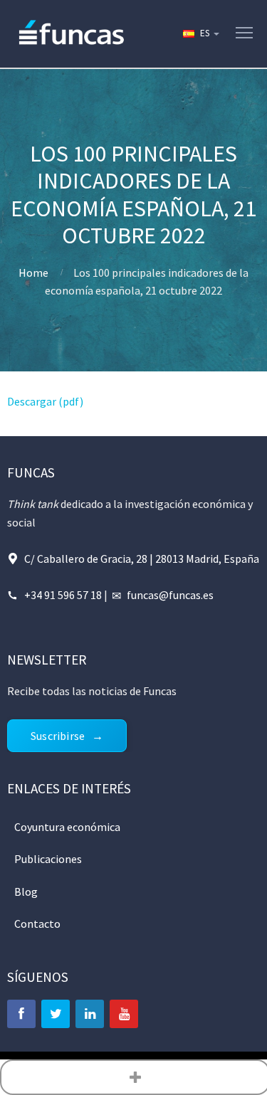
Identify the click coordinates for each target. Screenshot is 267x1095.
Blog (26, 891)
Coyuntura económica (67, 827)
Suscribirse (58, 736)
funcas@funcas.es (170, 595)
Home (33, 272)
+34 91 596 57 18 (63, 595)
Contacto (37, 923)
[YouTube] (124, 1014)
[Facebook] (21, 1014)
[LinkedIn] (89, 1014)
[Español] (200, 33)
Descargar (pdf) (45, 401)
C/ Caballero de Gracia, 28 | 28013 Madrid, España (141, 558)
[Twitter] (55, 1014)
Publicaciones (48, 859)
